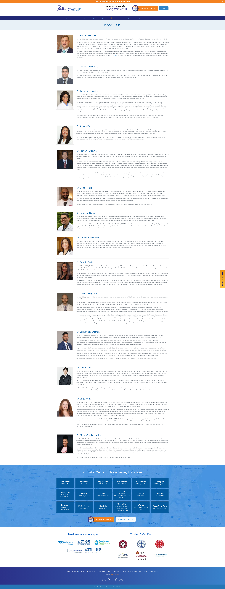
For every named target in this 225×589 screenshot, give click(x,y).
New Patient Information (105, 571)
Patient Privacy (154, 571)
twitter (109, 579)
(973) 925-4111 (116, 9)
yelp (121, 579)
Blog (161, 18)
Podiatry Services (91, 571)
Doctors (89, 18)
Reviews (80, 18)
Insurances (134, 18)
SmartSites (128, 587)
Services (98, 18)
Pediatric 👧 (108, 18)
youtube (115, 579)
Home (63, 18)
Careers (146, 571)
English (163, 8)
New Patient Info (121, 18)
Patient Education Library (130, 571)
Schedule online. (125, 1)
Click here (114, 55)
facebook (104, 579)
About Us (71, 18)
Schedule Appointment (148, 8)
